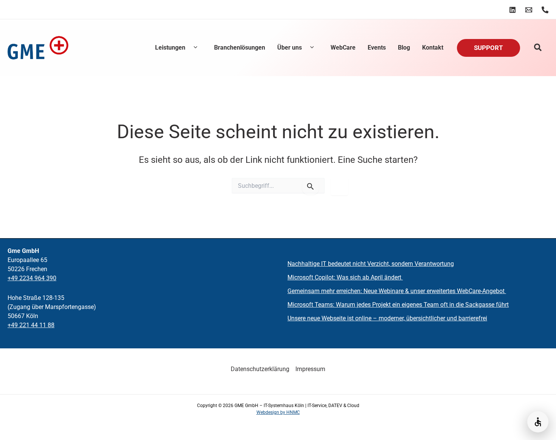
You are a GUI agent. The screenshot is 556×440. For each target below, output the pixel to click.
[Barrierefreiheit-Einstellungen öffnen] (537, 421)
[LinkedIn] (512, 9)
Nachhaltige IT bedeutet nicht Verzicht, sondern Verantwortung (370, 263)
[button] (193, 47)
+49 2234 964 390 (32, 278)
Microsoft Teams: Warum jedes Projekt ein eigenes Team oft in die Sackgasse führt (398, 304)
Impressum (310, 369)
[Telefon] (545, 9)
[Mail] (528, 9)
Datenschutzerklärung (260, 369)
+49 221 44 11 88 (31, 325)
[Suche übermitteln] (310, 186)
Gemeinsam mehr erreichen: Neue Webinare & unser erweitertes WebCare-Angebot (396, 291)
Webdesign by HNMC (278, 412)
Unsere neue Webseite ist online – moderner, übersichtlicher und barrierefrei (387, 318)
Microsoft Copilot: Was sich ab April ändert (345, 277)
